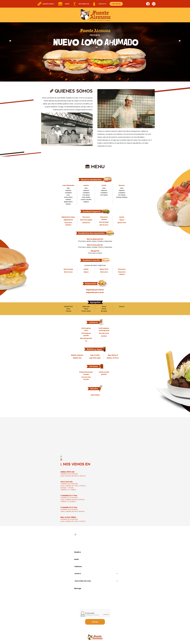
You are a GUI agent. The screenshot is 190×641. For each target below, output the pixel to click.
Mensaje (77, 588)
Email (76, 559)
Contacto (102, 4)
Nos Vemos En (84, 4)
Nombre (77, 552)
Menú (67, 4)
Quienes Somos (48, 4)
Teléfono (78, 566)
